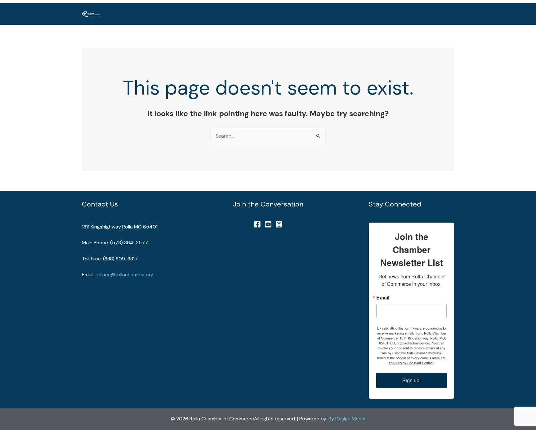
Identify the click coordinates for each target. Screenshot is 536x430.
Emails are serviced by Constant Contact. (417, 360)
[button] (430, 14)
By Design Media (346, 418)
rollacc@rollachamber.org (125, 274)
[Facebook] (257, 224)
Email (382, 297)
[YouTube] (268, 224)
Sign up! (411, 380)
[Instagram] (279, 224)
